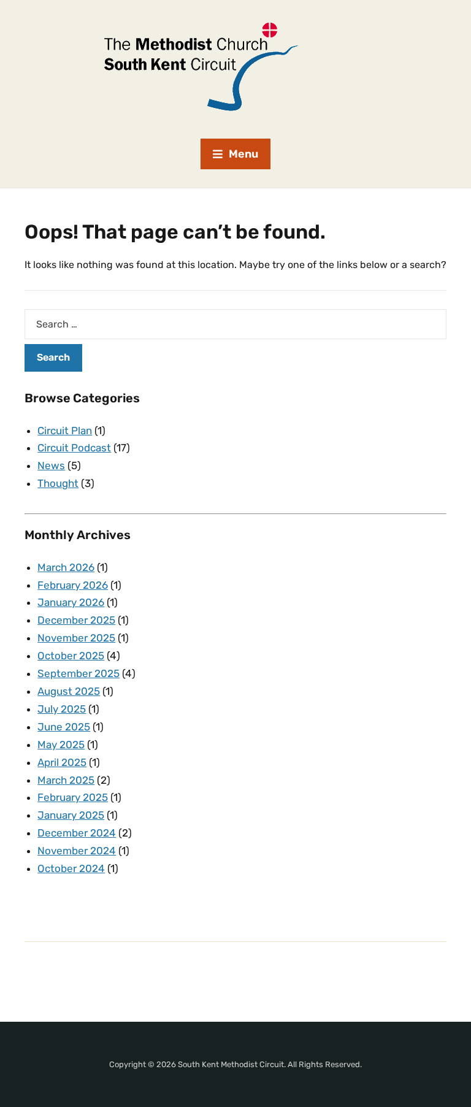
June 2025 (63, 727)
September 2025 (78, 673)
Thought (57, 483)
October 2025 (70, 655)
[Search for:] (235, 324)
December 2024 (76, 833)
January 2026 (70, 602)
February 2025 (72, 797)
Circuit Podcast (74, 448)
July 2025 (61, 709)
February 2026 (72, 585)
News (51, 465)
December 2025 (76, 620)
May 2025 (61, 744)
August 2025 (68, 691)
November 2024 (76, 851)
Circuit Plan (64, 430)
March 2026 (65, 567)
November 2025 (76, 638)
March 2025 (65, 780)
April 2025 (61, 762)
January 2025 (70, 815)
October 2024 (71, 868)
